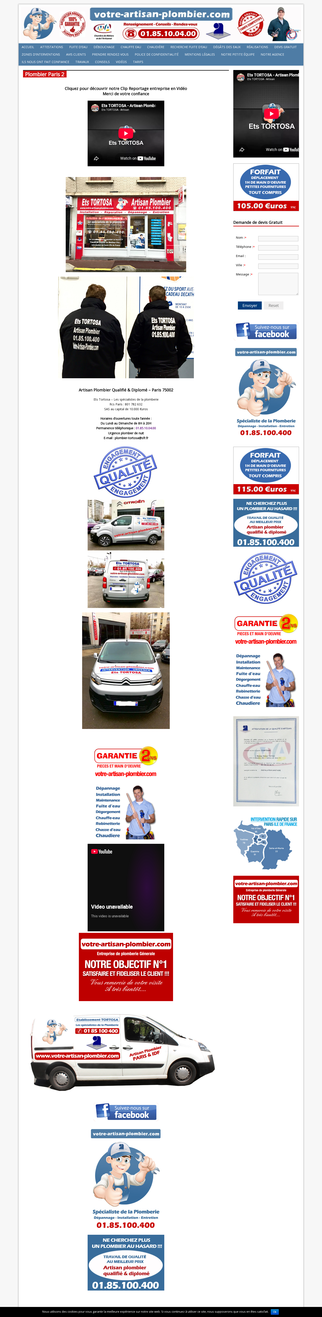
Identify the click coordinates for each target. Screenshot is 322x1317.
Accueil (28, 47)
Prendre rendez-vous (110, 54)
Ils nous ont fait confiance (45, 62)
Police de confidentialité (157, 54)
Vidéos (121, 62)
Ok (274, 1311)
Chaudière (155, 47)
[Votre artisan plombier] (161, 39)
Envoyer (249, 305)
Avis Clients (76, 54)
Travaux (82, 62)
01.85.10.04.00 (146, 428)
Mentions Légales (200, 54)
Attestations (51, 47)
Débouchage (104, 47)
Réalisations (257, 47)
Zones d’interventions (41, 54)
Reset (274, 305)
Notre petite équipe (238, 54)
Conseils (102, 62)
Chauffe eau (131, 47)
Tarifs (138, 62)
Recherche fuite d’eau (188, 47)
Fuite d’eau (78, 47)
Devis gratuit (285, 47)
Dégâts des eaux (227, 47)
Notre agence (272, 54)
